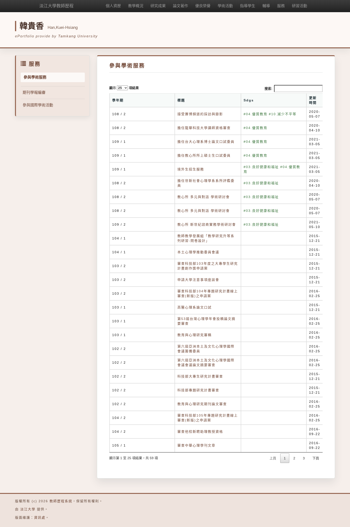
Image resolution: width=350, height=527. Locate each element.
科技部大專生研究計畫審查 (200, 376)
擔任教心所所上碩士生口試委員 (204, 155)
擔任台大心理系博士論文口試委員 (206, 142)
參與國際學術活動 (38, 105)
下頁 (315, 458)
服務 (281, 6)
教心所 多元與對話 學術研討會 (203, 197)
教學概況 (135, 6)
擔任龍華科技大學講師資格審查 (204, 128)
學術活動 (225, 6)
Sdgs (249, 100)
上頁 (273, 458)
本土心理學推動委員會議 (198, 252)
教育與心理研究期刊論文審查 (202, 404)
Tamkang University (78, 36)
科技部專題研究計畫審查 (198, 390)
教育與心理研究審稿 (194, 335)
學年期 (118, 100)
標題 (181, 100)
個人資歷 (113, 6)
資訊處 (39, 517)
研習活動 (299, 6)
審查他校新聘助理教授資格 (200, 431)
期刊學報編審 (34, 92)
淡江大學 (27, 509)
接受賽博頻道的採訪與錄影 (200, 114)
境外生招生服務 (190, 169)
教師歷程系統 (61, 501)
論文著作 (180, 6)
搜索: (268, 88)
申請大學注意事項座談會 (198, 280)
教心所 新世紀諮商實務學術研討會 (206, 224)
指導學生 (247, 6)
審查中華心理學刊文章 (196, 445)
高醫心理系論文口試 (194, 307)
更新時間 (313, 100)
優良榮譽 (202, 6)
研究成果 (158, 6)
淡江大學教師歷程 (56, 6)
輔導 (266, 6)
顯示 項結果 (124, 88)
